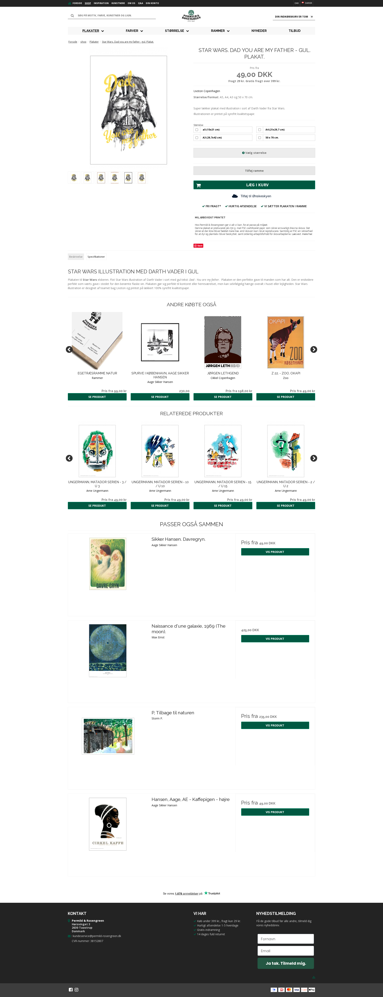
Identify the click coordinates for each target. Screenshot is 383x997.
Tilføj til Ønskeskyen (256, 196)
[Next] (313, 349)
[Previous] (69, 349)
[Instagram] (76, 989)
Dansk (308, 3)
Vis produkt (275, 552)
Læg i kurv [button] (257, 184)
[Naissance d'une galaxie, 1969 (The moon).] (108, 660)
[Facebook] (71, 989)
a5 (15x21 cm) (211, 129)
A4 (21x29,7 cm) (275, 129)
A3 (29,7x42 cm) (212, 137)
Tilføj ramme (254, 171)
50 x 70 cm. (272, 137)
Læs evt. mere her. (302, 234)
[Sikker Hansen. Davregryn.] (108, 573)
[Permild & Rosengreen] (191, 16)
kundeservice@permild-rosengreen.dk (97, 936)
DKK (297, 3)
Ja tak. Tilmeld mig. (286, 963)
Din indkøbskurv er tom (291, 16)
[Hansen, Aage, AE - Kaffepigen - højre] (108, 833)
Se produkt (97, 397)
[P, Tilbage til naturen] (108, 747)
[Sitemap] (313, 977)
